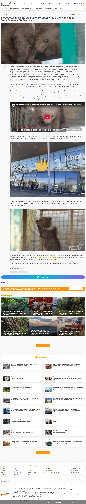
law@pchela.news (56, 498)
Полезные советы (27, 8)
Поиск (15, 470)
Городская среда (14, 8)
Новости (16, 3)
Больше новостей (43, 345)
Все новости (43, 453)
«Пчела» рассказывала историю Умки (29, 91)
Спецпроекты (77, 3)
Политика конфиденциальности (52, 472)
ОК (84, 14)
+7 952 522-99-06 (48, 468)
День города (38, 8)
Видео (67, 3)
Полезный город (18, 472)
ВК (81, 14)
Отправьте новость (76, 289)
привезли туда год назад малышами (46, 257)
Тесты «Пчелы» (58, 8)
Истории (58, 3)
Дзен (29, 474)
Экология (34, 3)
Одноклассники (32, 472)
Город (25, 3)
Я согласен (68, 502)
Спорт (50, 3)
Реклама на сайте (75, 472)
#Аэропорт (14, 272)
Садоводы (48, 8)
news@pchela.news (49, 470)
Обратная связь (18, 474)
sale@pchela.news (75, 470)
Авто (42, 3)
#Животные (23, 272)
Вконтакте (30, 470)
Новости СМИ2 (5, 282)
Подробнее (58, 502)
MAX (78, 14)
